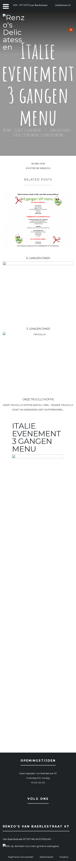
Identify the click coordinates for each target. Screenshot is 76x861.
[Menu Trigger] (6, 6)
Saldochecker (46, 856)
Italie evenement (28, 130)
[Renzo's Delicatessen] (14, 32)
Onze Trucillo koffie (38, 399)
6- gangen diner (38, 258)
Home (7, 130)
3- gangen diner (57, 130)
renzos (45, 168)
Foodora (64, 856)
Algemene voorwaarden (21, 856)
